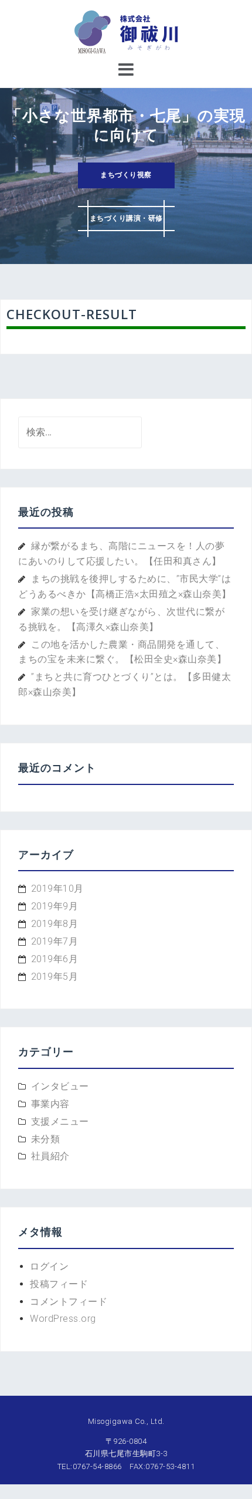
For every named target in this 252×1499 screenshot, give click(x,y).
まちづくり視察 (126, 175)
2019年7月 (55, 941)
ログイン (49, 1266)
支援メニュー (60, 1121)
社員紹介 (50, 1156)
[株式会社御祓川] (126, 31)
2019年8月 (55, 923)
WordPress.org (63, 1318)
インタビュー (60, 1086)
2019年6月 (55, 959)
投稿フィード (59, 1284)
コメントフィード (68, 1301)
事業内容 (50, 1103)
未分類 (45, 1139)
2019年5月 (55, 976)
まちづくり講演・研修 (126, 218)
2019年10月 (57, 888)
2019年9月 (55, 906)
